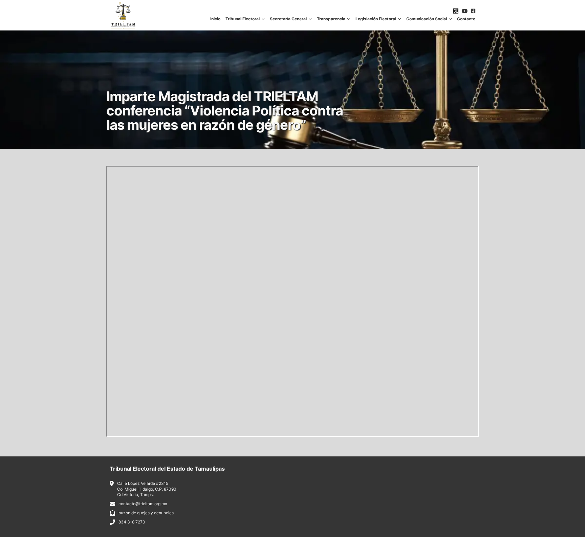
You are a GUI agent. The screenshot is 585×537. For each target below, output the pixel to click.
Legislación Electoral (375, 19)
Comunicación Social (426, 19)
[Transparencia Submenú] (348, 19)
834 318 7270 (131, 521)
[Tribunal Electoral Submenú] (263, 19)
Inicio (215, 19)
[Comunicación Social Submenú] (450, 19)
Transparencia (331, 19)
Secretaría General (288, 19)
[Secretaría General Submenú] (310, 19)
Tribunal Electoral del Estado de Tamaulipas (167, 468)
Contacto (466, 19)
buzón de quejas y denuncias (146, 512)
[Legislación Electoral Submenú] (399, 19)
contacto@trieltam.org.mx (142, 503)
